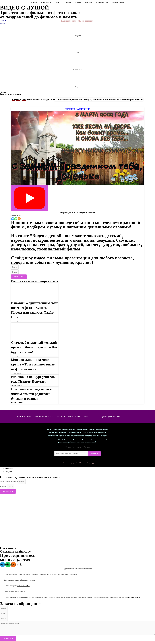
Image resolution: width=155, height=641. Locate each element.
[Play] (29, 198)
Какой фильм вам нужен (9, 481)
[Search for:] (71, 453)
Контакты (88, 2)
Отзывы (78, 2)
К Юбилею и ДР (102, 2)
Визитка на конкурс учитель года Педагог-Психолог (33, 379)
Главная (34, 2)
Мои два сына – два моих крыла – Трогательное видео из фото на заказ (33, 364)
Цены (57, 2)
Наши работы (46, 2)
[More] (19, 218)
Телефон (3, 486)
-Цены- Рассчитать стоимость (10, 93)
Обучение (67, 2)
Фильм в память (118, 2)
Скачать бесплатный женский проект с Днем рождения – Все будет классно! (34, 347)
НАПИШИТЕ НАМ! (133, 597)
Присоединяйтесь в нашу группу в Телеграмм (78, 213)
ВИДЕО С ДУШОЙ (24, 7)
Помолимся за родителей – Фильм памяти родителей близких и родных (31, 393)
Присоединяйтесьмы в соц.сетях (17, 557)
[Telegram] (12, 218)
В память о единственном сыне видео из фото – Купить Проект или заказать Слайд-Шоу (34, 310)
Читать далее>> (17, 321)
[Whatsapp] (15, 218)
